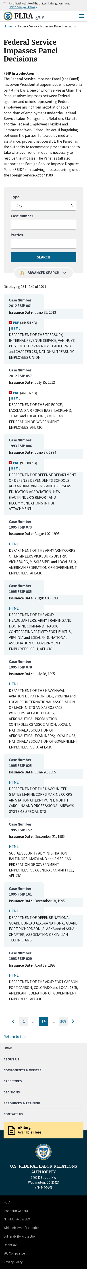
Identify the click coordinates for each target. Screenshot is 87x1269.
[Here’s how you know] (43, 5)
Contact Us (13, 1114)
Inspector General (16, 1211)
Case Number (22, 215)
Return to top (15, 1036)
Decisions (12, 1092)
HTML (16, 328)
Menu (81, 16)
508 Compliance (14, 1253)
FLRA (29, 16)
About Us (11, 1059)
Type (15, 197)
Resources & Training (22, 1103)
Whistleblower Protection (21, 1228)
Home (8, 26)
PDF (16, 322)
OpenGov (10, 1245)
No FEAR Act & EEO (17, 1219)
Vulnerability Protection (20, 1236)
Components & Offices (22, 1070)
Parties (17, 234)
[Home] (8, 16)
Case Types (13, 1081)
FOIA (7, 1202)
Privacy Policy (13, 1262)
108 (64, 1022)
